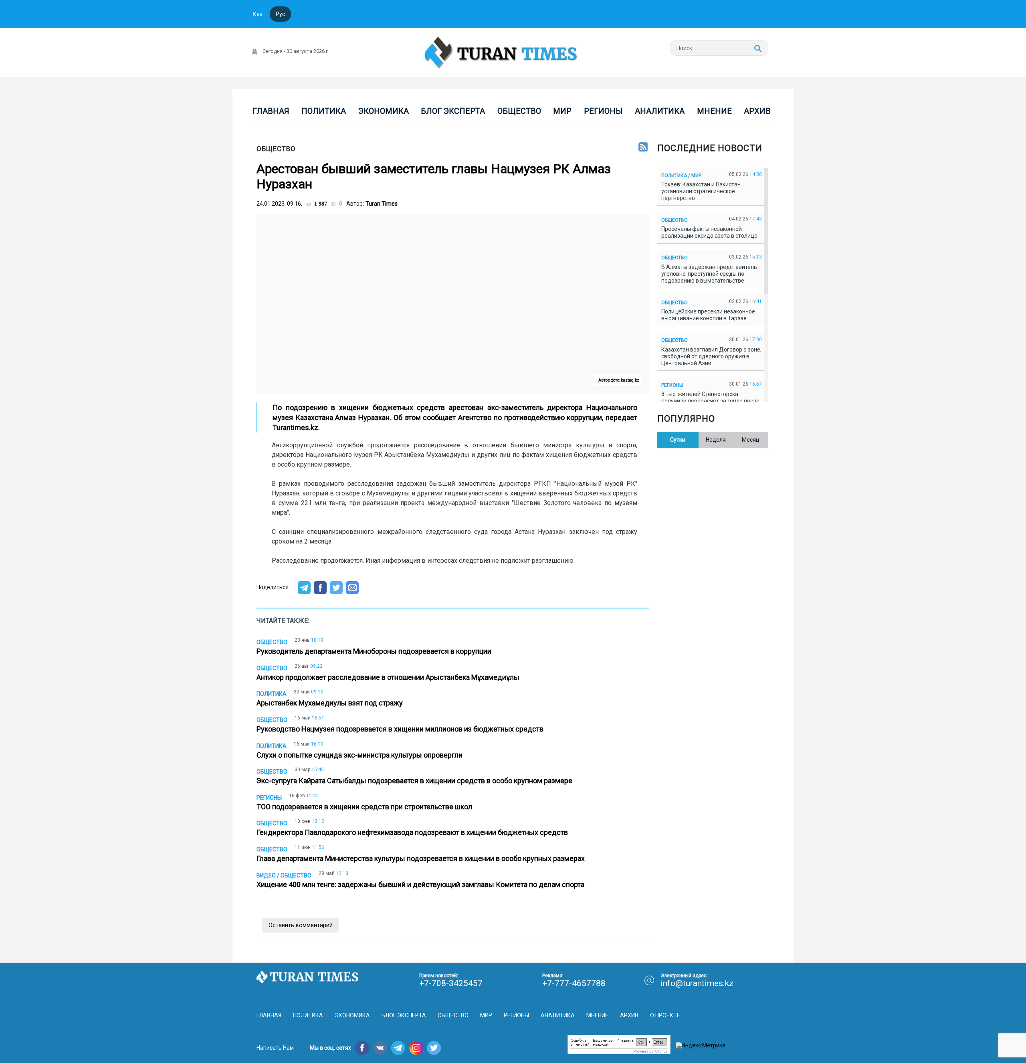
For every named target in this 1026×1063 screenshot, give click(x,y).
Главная (270, 111)
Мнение (714, 111)
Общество (519, 111)
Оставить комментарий (301, 925)
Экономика (383, 111)
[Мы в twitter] (434, 1048)
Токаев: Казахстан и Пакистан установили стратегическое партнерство (701, 191)
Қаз (257, 14)
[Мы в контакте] (380, 1048)
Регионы (603, 111)
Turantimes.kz (295, 427)
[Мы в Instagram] (416, 1048)
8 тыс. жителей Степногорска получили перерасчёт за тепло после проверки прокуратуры (710, 401)
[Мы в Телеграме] (398, 1048)
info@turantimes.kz (696, 983)
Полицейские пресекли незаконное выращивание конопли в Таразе (708, 314)
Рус (280, 14)
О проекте (665, 1015)
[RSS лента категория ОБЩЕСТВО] (643, 147)
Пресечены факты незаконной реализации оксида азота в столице (710, 232)
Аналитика (660, 111)
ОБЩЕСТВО (276, 149)
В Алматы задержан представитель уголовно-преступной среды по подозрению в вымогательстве (709, 274)
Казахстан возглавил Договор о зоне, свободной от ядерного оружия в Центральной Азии (711, 356)
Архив (757, 111)
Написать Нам (275, 1048)
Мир (562, 111)
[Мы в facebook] (362, 1048)
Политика (323, 111)
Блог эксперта (453, 111)
